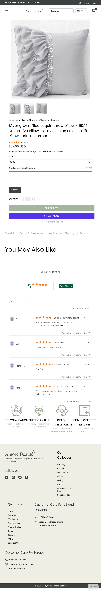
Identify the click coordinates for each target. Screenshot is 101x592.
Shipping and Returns (76, 233)
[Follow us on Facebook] (6, 477)
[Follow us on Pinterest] (26, 477)
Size (11, 156)
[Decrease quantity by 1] (22, 199)
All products (21, 120)
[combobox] (59, 11)
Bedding (61, 464)
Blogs (10, 531)
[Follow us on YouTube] (20, 477)
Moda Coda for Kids (64, 489)
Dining (60, 480)
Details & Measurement (32, 233)
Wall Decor (62, 472)
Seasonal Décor (65, 495)
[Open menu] (6, 11)
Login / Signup (89, 3)
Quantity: (13, 198)
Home (11, 120)
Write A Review (66, 286)
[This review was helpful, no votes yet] (84, 333)
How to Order (55, 233)
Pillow (60, 476)
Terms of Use (14, 523)
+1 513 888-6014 (46, 517)
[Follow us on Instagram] (13, 477)
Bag (59, 484)
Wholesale (13, 519)
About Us (12, 515)
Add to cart (51, 208)
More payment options (52, 221)
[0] (93, 11)
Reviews (11, 535)
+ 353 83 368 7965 (17, 559)
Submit (14, 189)
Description (11, 233)
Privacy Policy (14, 527)
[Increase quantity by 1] (33, 199)
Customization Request (22, 168)
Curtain (60, 468)
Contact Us (13, 543)
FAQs (10, 539)
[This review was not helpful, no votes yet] (89, 333)
